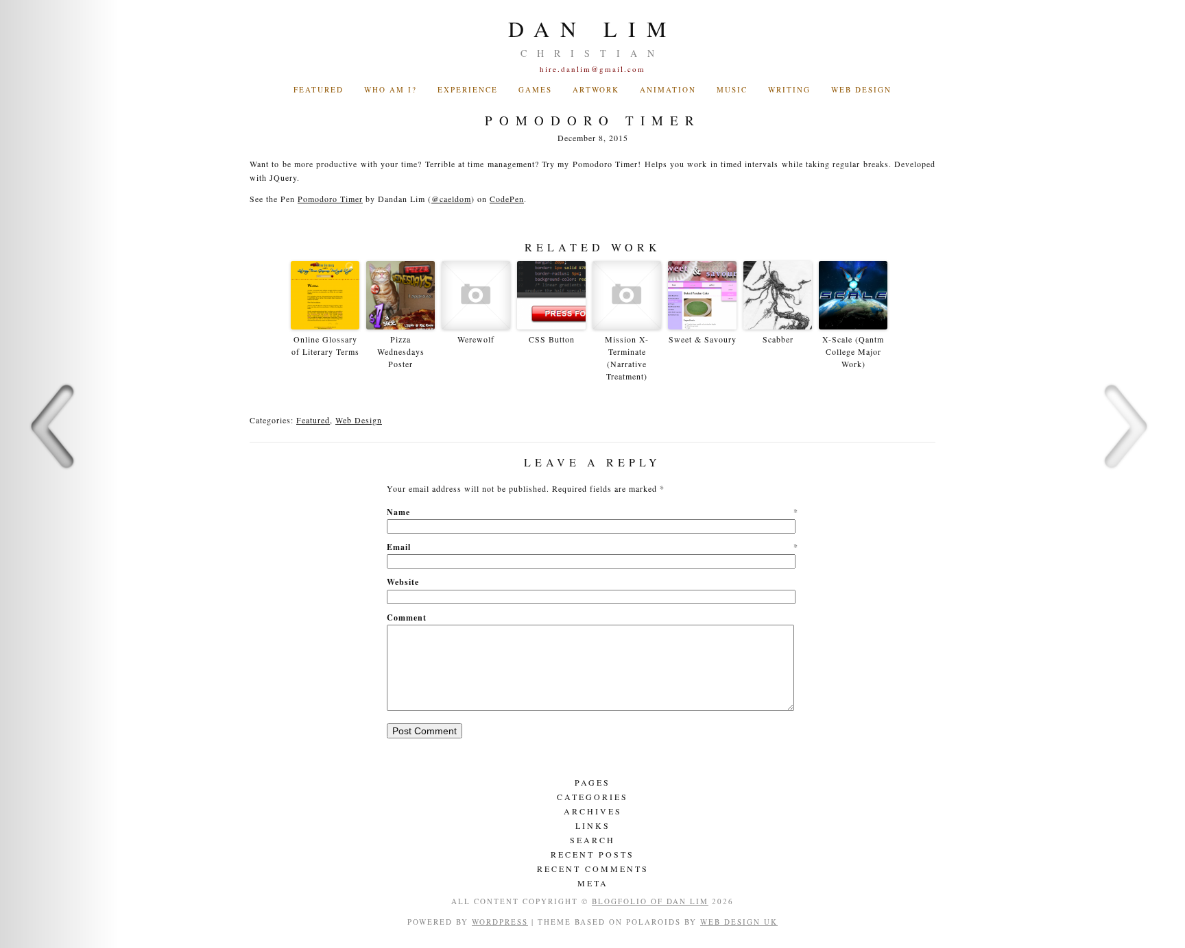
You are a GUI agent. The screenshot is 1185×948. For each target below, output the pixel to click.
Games (535, 89)
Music (732, 89)
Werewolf (475, 339)
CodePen (507, 198)
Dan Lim (592, 28)
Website (403, 582)
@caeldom (451, 198)
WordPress (500, 921)
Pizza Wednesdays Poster (400, 351)
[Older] (1125, 474)
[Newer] (59, 474)
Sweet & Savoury (703, 339)
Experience (468, 89)
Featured (313, 419)
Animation (668, 89)
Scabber (778, 339)
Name (592, 512)
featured (319, 89)
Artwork (596, 89)
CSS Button (552, 339)
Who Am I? (390, 89)
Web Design (861, 89)
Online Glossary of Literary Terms (325, 345)
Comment (407, 617)
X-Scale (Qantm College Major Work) (853, 351)
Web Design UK (739, 921)
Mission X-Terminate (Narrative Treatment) (627, 358)
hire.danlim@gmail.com (592, 69)
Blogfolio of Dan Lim (650, 901)
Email (592, 547)
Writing (789, 89)
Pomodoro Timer (330, 198)
